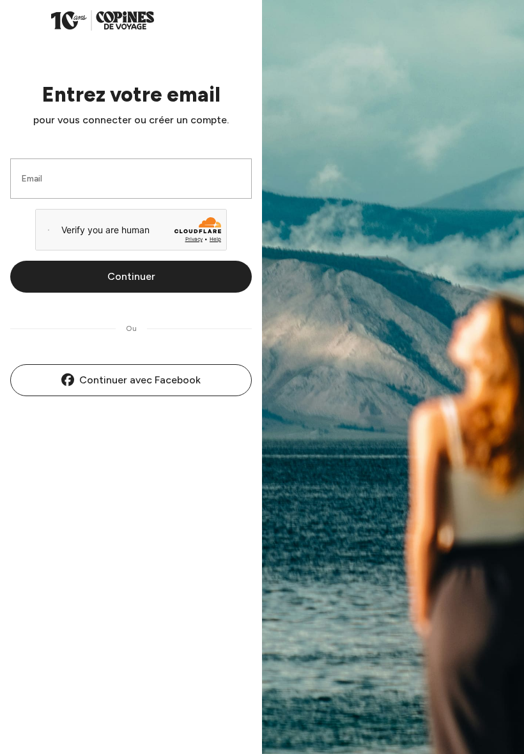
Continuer (131, 276)
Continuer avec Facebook (140, 380)
